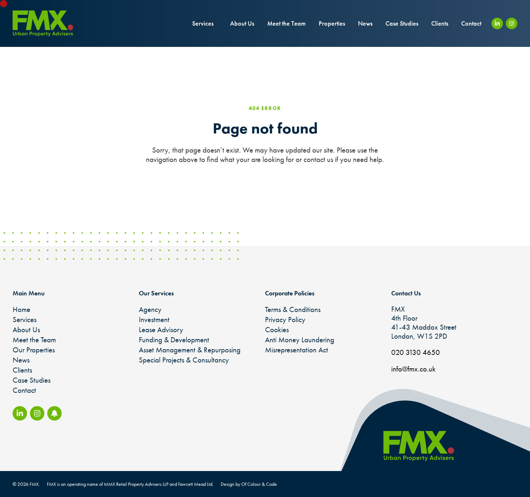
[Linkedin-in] (497, 23)
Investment (154, 319)
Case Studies (401, 23)
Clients (439, 23)
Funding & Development (174, 339)
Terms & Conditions (293, 309)
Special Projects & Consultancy (184, 360)
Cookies (277, 329)
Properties (332, 23)
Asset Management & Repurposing (189, 350)
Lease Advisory (161, 329)
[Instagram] (511, 23)
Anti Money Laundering (299, 339)
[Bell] (54, 413)
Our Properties (34, 350)
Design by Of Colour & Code (249, 484)
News (365, 23)
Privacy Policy (285, 319)
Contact (471, 23)
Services (202, 23)
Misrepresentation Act (296, 350)
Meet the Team (286, 23)
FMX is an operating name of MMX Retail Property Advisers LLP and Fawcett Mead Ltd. (130, 484)
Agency (150, 309)
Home (21, 309)
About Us (242, 23)
